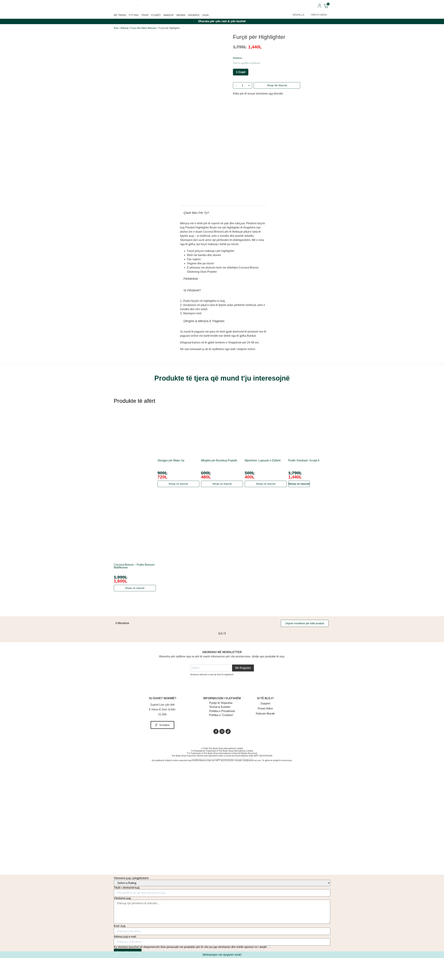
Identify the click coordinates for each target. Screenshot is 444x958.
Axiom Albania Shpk (243, 756)
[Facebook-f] (216, 731)
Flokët (156, 15)
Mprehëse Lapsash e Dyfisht (262, 460)
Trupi (144, 15)
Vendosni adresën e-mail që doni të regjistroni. (212, 675)
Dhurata (193, 15)
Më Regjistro (243, 667)
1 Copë (240, 72)
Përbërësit (190, 278)
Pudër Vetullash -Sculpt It (303, 460)
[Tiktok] (228, 731)
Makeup (169, 15)
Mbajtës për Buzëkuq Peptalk (219, 460)
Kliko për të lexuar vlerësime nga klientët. (258, 93)
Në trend (120, 15)
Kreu (116, 28)
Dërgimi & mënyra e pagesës (203, 321)
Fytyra (133, 15)
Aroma (180, 15)
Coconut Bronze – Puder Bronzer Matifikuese (134, 566)
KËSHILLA (298, 14)
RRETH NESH (319, 14)
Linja (205, 15)
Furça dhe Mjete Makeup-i (144, 28)
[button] (223, 214)
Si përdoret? (192, 290)
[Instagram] (222, 731)
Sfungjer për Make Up (170, 460)
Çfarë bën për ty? (196, 213)
